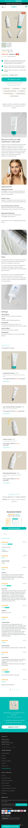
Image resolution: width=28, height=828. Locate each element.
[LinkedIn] (14, 747)
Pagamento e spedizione (7, 780)
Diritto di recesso (5, 783)
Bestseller (4, 758)
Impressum (4, 793)
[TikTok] (11, 747)
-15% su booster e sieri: (10, 1)
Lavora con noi (5, 766)
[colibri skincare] (14, 7)
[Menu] (3, 7)
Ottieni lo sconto (21, 804)
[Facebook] (2, 747)
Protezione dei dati (6, 785)
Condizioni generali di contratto (9, 788)
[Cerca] (5, 7)
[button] (8, 518)
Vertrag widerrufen (6, 768)
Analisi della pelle (5, 753)
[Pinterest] (7, 747)
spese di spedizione (12, 56)
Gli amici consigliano (6, 761)
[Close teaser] (20, 824)
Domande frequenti (6, 778)
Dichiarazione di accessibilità (8, 790)
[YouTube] (9, 747)
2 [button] (12, 689)
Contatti (3, 775)
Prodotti (3, 755)
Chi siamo (4, 763)
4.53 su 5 (17, 514)
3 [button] (14, 689)
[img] (5, 542)
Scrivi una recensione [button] (14, 528)
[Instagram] (4, 747)
